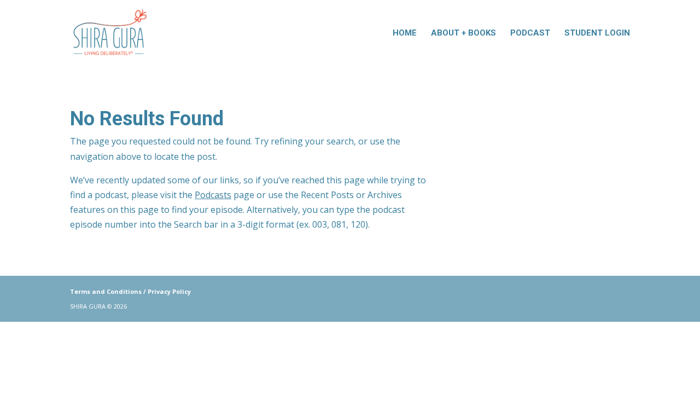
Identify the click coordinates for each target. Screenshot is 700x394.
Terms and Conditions (106, 291)
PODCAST (530, 33)
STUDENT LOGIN (597, 33)
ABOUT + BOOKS (463, 33)
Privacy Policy (169, 291)
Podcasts (213, 195)
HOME (405, 33)
